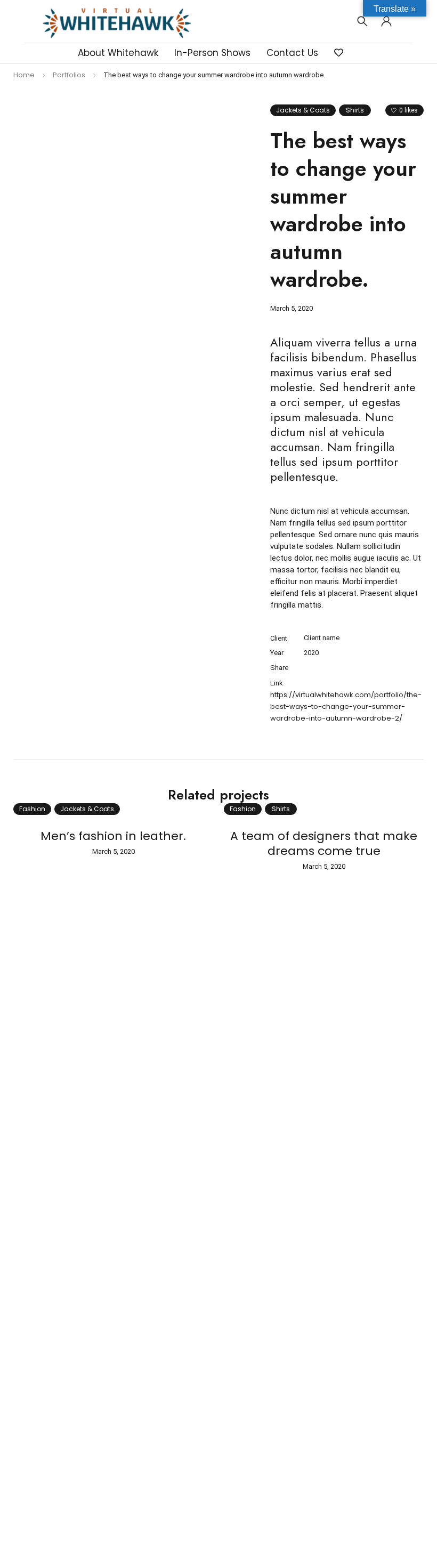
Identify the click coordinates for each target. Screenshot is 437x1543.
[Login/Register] (386, 21)
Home (24, 75)
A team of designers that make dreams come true (323, 843)
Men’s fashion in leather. (113, 836)
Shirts (355, 110)
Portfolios (69, 75)
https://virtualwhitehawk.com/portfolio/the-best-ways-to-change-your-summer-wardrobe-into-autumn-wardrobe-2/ (346, 706)
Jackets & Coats (303, 110)
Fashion (32, 808)
